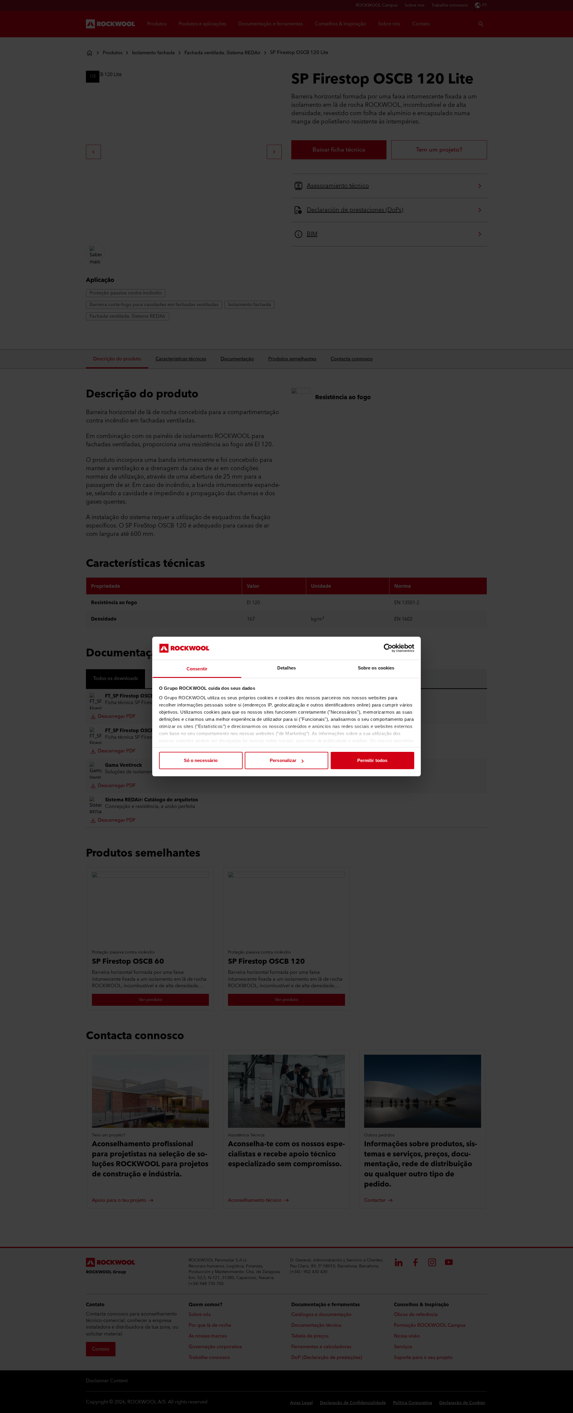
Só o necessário (201, 760)
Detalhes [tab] (286, 667)
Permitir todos (372, 760)
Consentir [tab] (197, 668)
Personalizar (283, 760)
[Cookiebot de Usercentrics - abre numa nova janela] (388, 648)
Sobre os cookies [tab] (376, 667)
